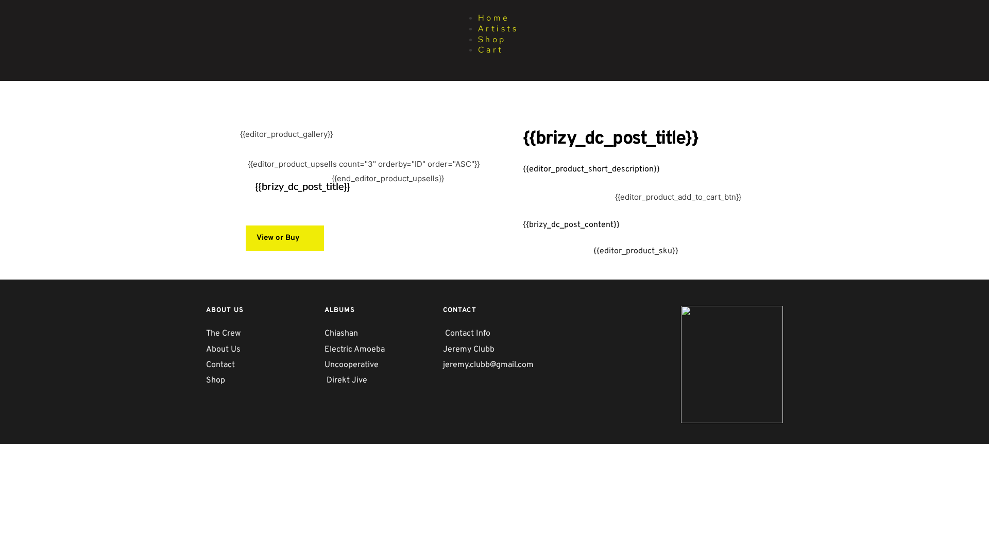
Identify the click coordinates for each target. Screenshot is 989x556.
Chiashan (342, 333)
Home (494, 17)
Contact (220, 365)
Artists (498, 28)
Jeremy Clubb (468, 349)
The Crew (223, 333)
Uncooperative (352, 365)
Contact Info (467, 333)
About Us (223, 349)
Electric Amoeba (356, 349)
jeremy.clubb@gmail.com (489, 365)
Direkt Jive (347, 380)
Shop (492, 39)
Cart (491, 49)
